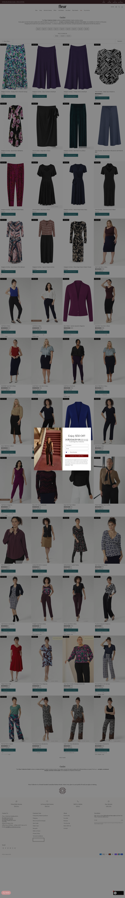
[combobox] (67, 452)
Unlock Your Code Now (76, 455)
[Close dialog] (89, 429)
